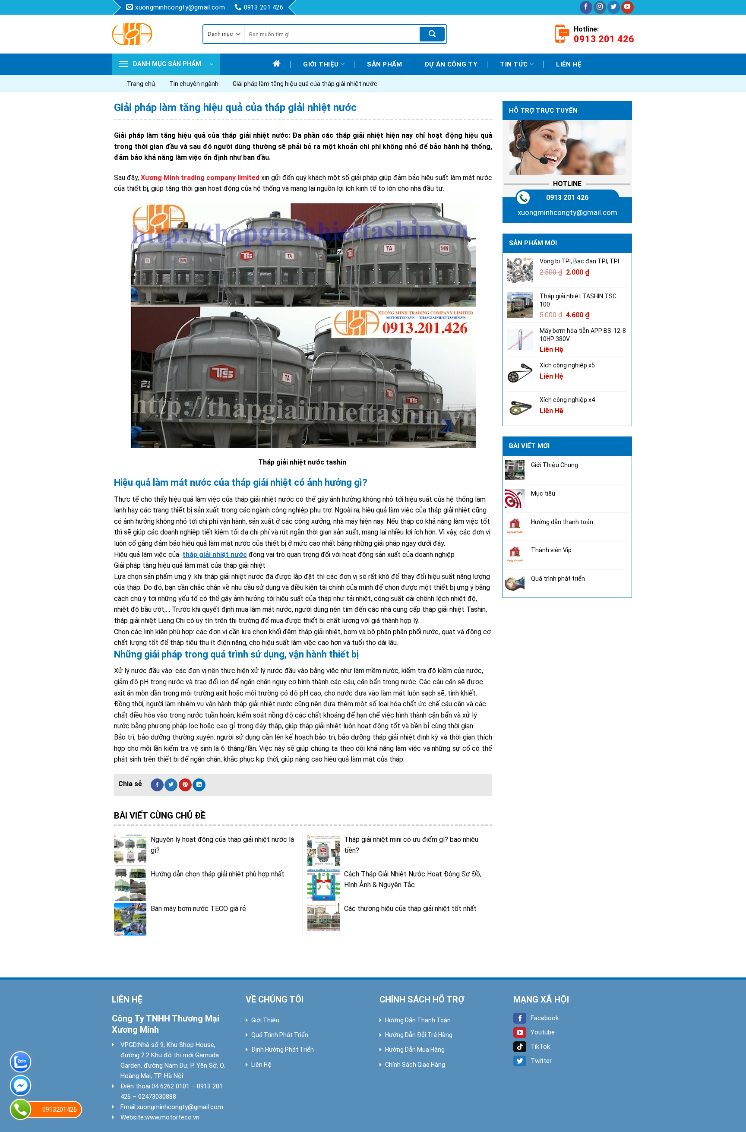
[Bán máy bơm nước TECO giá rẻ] (130, 919)
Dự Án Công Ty (451, 64)
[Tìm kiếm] (432, 34)
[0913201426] (20, 1109)
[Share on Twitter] (170, 784)
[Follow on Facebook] (586, 7)
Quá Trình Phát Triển (279, 1034)
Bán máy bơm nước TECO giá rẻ (198, 908)
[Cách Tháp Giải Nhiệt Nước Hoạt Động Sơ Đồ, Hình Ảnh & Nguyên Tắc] (323, 885)
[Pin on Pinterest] (185, 784)
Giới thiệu (320, 64)
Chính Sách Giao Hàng (415, 1064)
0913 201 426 (567, 197)
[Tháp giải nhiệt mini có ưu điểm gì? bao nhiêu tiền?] (323, 850)
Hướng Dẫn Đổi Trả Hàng (418, 1034)
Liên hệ (569, 64)
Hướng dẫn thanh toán (562, 522)
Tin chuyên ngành (193, 83)
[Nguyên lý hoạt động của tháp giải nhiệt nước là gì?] (130, 850)
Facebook (545, 1018)
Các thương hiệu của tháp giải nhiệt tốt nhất (410, 908)
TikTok (540, 1046)
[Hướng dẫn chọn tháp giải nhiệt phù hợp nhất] (130, 885)
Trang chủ (141, 83)
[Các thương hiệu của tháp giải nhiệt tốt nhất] (323, 919)
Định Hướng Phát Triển (282, 1049)
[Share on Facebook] (157, 784)
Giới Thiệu (265, 1020)
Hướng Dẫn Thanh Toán (418, 1020)
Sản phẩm (384, 64)
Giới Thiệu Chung (554, 465)
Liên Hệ (261, 1064)
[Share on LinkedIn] (199, 784)
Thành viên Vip (551, 550)
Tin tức (514, 64)
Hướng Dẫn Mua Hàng (415, 1049)
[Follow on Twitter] (613, 7)
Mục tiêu (543, 493)
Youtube (543, 1032)
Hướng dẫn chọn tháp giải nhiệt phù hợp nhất (217, 874)
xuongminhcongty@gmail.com (567, 212)
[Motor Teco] (151, 34)
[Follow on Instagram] (600, 7)
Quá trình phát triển (558, 578)
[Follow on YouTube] (627, 7)
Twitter (541, 1061)
